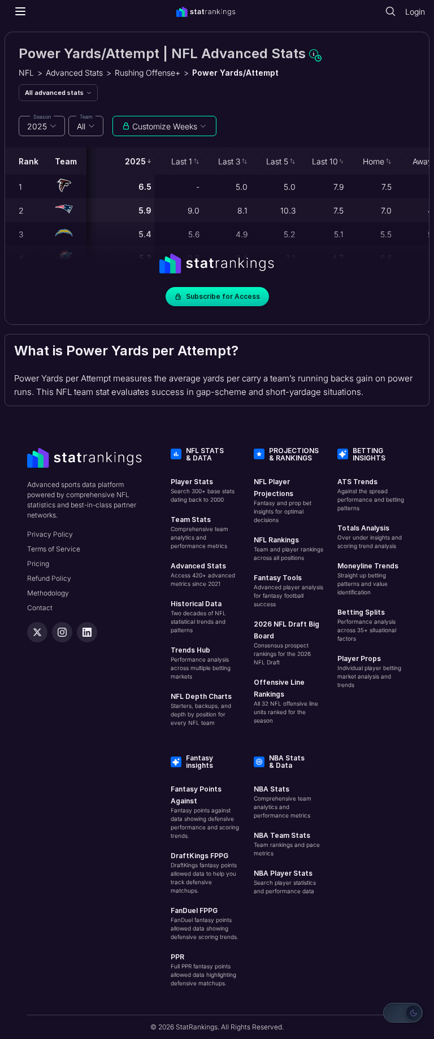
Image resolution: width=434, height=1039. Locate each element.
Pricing (38, 563)
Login (415, 11)
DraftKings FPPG (199, 855)
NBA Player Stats (283, 873)
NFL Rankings (276, 540)
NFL (26, 72)
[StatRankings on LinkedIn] (87, 632)
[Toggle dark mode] (403, 1013)
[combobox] (42, 126)
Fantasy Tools (278, 577)
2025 (135, 161)
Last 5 (277, 161)
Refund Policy (49, 578)
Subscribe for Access (223, 296)
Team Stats (191, 519)
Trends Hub (190, 650)
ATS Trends (357, 481)
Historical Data (196, 603)
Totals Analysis (363, 528)
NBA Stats (271, 789)
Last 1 (181, 161)
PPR (177, 957)
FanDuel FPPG (194, 910)
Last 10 (325, 161)
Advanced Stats (74, 72)
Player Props (359, 658)
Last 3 (229, 161)
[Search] (390, 11)
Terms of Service (53, 549)
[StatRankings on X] (37, 632)
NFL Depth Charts (201, 696)
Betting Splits (361, 612)
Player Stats (192, 481)
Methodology (48, 593)
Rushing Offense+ (147, 72)
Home (373, 161)
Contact (40, 607)
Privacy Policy (50, 534)
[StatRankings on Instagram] (62, 632)
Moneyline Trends (367, 566)
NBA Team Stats (282, 835)
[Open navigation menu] (20, 11)
